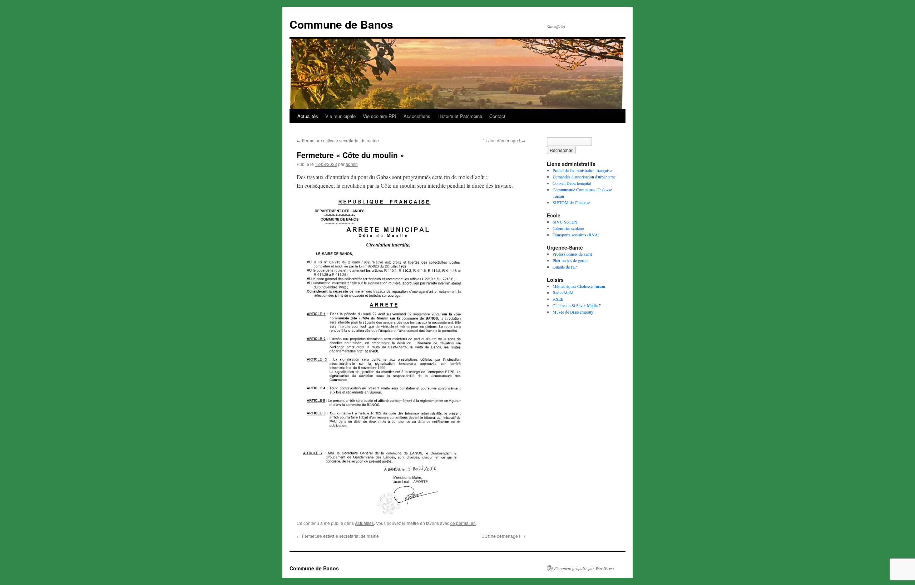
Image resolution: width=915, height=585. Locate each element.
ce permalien (463, 523)
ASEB (558, 299)
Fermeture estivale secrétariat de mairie (338, 140)
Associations (417, 116)
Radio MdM (563, 292)
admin (352, 164)
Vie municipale (340, 116)
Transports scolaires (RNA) (576, 234)
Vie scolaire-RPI (379, 116)
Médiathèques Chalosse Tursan (579, 286)
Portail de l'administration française (582, 170)
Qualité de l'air (565, 267)
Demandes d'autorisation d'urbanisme (584, 177)
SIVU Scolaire (565, 222)
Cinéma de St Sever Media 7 (577, 305)
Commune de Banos (341, 24)
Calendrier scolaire (568, 228)
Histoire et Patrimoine (459, 116)
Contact (497, 116)
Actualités (307, 116)
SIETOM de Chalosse (571, 202)
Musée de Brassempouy (573, 312)
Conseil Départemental (572, 183)
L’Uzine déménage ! (503, 140)
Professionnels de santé (572, 254)
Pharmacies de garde (570, 260)
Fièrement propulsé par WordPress (584, 568)
